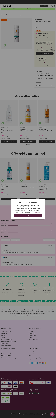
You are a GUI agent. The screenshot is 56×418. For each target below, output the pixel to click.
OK (28, 215)
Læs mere (37, 212)
